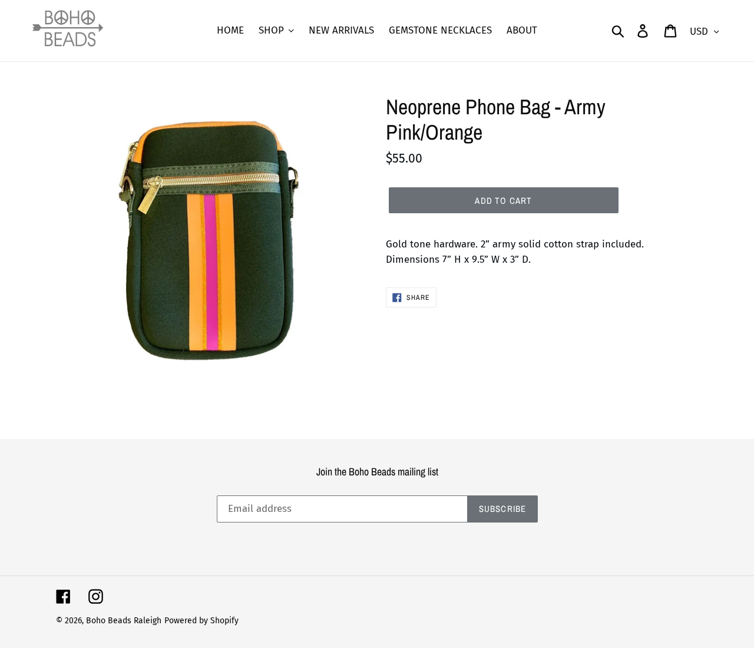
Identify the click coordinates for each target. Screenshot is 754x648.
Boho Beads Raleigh (123, 621)
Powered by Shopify (201, 621)
